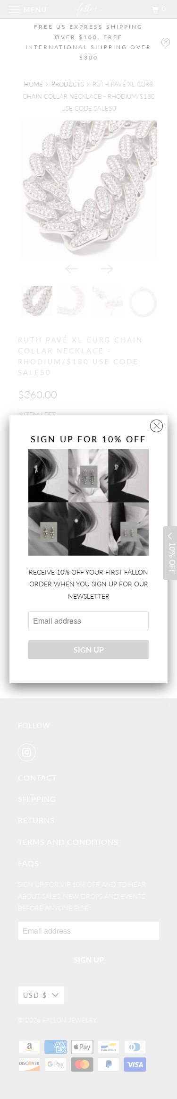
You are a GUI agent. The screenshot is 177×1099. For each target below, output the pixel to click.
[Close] (156, 423)
